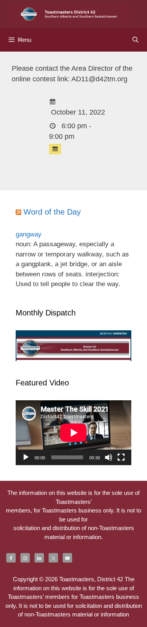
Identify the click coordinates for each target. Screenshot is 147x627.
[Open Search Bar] (135, 39)
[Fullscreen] (121, 457)
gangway (29, 234)
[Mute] (109, 457)
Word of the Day (52, 212)
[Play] (26, 457)
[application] (73, 432)
